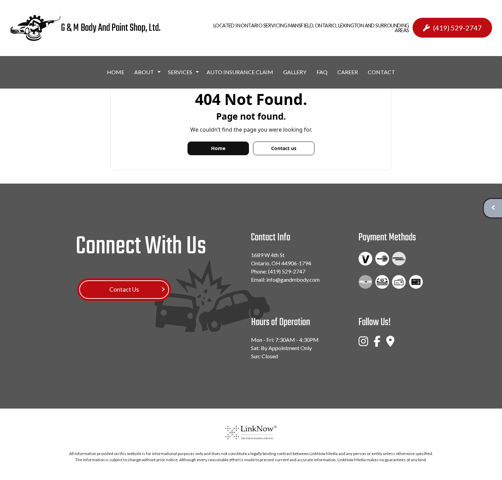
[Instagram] (363, 344)
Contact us (283, 148)
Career (347, 72)
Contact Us (124, 289)
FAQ (322, 72)
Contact (381, 72)
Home (115, 72)
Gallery (294, 72)
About (144, 72)
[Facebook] (377, 344)
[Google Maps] (390, 344)
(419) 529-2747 (457, 28)
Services (180, 72)
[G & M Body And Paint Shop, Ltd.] (35, 28)
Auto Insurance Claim (240, 72)
